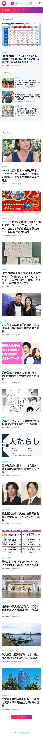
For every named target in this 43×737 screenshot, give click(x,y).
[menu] (4, 3)
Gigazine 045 (6, 462)
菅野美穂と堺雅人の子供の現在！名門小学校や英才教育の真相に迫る (20, 376)
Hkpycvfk (5, 602)
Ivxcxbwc (5, 321)
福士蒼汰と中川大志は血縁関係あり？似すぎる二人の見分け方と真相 (20, 517)
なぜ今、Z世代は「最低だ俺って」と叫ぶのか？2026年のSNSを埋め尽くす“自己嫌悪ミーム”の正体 (28, 82)
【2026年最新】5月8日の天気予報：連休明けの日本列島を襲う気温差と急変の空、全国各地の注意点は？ (21, 59)
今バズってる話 (24, 732)
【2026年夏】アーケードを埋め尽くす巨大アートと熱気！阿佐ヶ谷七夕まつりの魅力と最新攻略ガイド (27, 111)
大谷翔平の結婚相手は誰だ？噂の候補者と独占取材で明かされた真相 (20, 328)
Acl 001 (4, 52)
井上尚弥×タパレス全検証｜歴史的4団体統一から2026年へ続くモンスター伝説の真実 (27, 97)
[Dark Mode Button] (39, 3)
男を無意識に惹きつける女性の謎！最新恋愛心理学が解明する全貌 (20, 469)
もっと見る (21, 717)
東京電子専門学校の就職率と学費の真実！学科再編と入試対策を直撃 (20, 702)
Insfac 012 (18, 92)
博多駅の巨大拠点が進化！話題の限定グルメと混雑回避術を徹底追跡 (20, 609)
